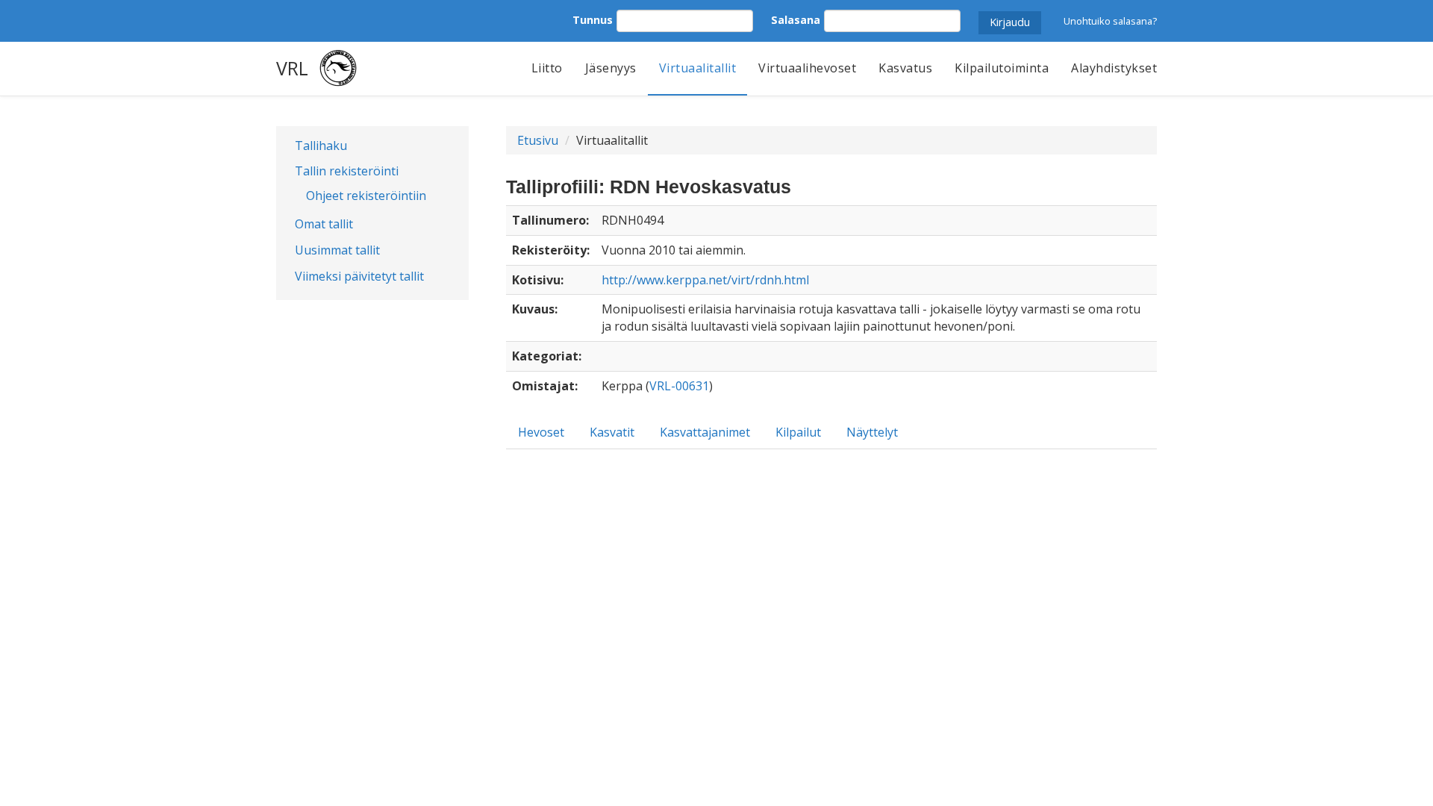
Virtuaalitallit (698, 68)
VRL (292, 68)
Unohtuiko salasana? (1110, 21)
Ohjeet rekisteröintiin (366, 195)
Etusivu (537, 140)
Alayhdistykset (1114, 68)
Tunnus (592, 20)
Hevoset (541, 432)
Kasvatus (905, 68)
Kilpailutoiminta (1002, 68)
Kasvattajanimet (705, 432)
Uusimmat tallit (337, 250)
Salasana (795, 20)
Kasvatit (612, 432)
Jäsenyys (611, 68)
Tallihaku (321, 145)
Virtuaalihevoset (807, 68)
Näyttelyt (872, 432)
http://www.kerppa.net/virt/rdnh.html (705, 280)
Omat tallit (324, 224)
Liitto (547, 68)
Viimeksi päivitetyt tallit (359, 276)
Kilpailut (798, 432)
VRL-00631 (679, 386)
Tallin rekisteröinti (347, 171)
